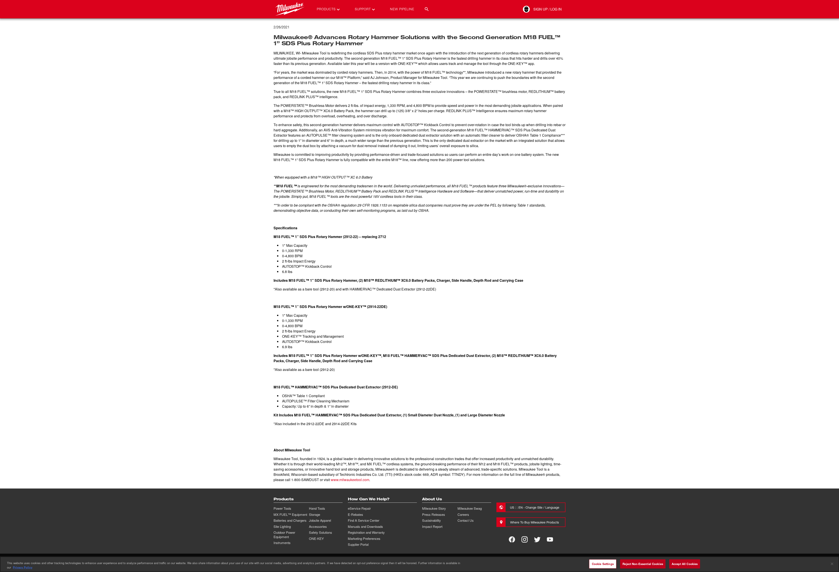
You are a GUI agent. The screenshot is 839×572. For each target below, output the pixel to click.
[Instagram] (524, 539)
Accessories (318, 526)
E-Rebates (355, 514)
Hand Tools (317, 508)
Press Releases (433, 514)
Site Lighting (282, 526)
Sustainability (431, 520)
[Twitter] (537, 539)
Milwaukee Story (434, 508)
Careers (463, 514)
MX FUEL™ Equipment (290, 514)
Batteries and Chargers (290, 520)
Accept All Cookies (685, 564)
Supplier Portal (358, 544)
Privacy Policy (22, 567)
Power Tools (282, 508)
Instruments (282, 543)
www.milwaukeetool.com (350, 479)
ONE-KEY (316, 538)
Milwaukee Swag (470, 508)
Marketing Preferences (364, 538)
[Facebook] (512, 539)
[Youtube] (550, 539)
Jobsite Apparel (320, 520)
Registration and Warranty (366, 532)
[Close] (832, 564)
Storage (314, 514)
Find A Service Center (363, 520)
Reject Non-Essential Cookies (642, 564)
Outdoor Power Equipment (284, 534)
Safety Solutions (320, 532)
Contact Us (466, 520)
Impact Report (432, 526)
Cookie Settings (603, 564)
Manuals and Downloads (365, 526)
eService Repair (359, 508)
